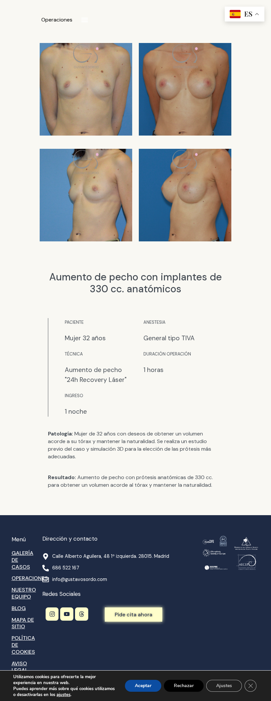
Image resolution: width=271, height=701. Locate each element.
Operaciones (56, 19)
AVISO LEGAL (20, 667)
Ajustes (224, 685)
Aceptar (143, 685)
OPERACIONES (30, 578)
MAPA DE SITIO (23, 623)
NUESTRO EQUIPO (24, 593)
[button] (84, 20)
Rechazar (184, 685)
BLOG (19, 608)
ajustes (63, 695)
